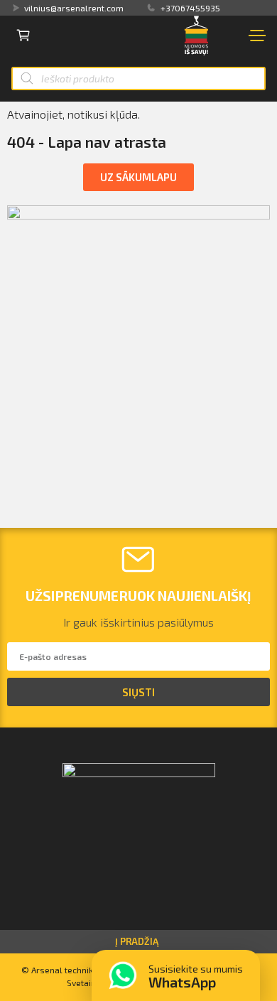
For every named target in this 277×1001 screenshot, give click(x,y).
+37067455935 (190, 8)
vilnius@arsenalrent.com (74, 8)
